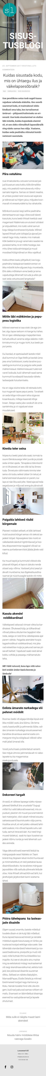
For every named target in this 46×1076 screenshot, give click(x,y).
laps (4, 91)
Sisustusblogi (23, 40)
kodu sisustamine (24, 91)
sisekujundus (12, 91)
